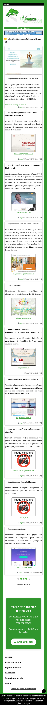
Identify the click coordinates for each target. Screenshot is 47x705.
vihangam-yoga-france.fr (23, 154)
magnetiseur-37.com (23, 212)
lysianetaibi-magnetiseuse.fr (15, 105)
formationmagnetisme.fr (23, 567)
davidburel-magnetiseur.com (23, 470)
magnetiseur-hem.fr (23, 418)
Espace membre (13, 667)
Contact (9, 683)
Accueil (8, 657)
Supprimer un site (14, 678)
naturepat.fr (23, 517)
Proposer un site (13, 662)
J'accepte (26, 703)
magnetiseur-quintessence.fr (23, 274)
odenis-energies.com (23, 318)
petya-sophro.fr (23, 368)
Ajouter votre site (23, 641)
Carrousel (10, 672)
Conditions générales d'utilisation (23, 689)
